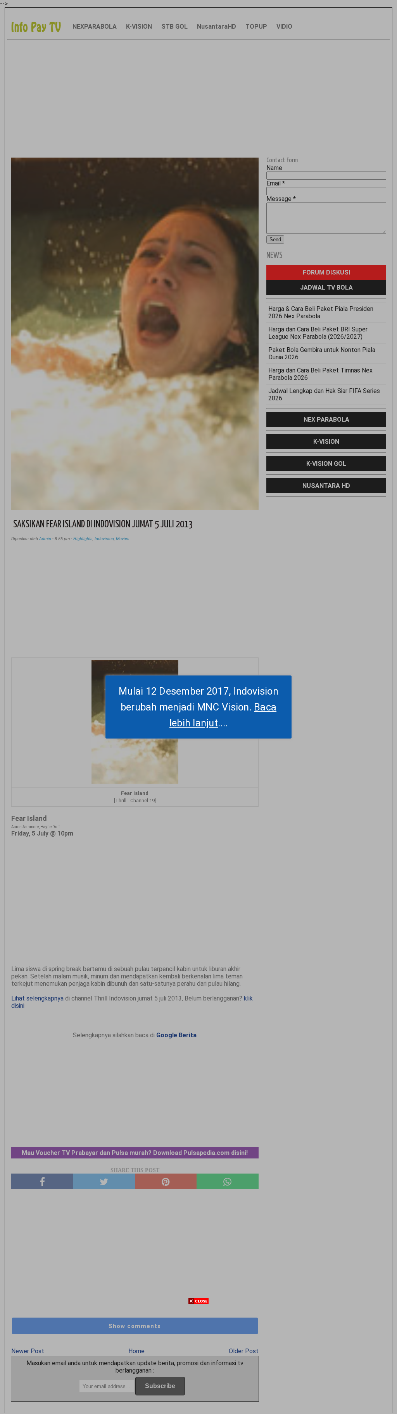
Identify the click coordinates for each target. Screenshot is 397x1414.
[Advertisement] (198, 1360)
